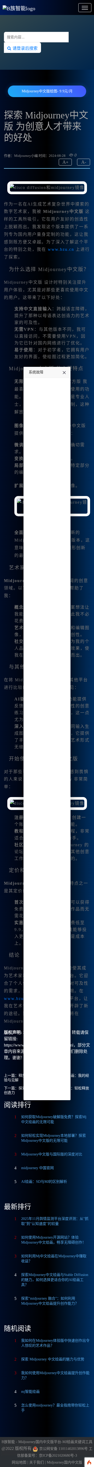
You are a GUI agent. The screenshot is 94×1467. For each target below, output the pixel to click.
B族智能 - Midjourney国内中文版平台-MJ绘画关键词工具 (47, 1442)
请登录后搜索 (24, 48)
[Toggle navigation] (84, 7)
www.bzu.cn (61, 249)
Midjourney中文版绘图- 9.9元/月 (47, 91)
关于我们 (36, 1462)
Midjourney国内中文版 (64, 1462)
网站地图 (19, 1462)
